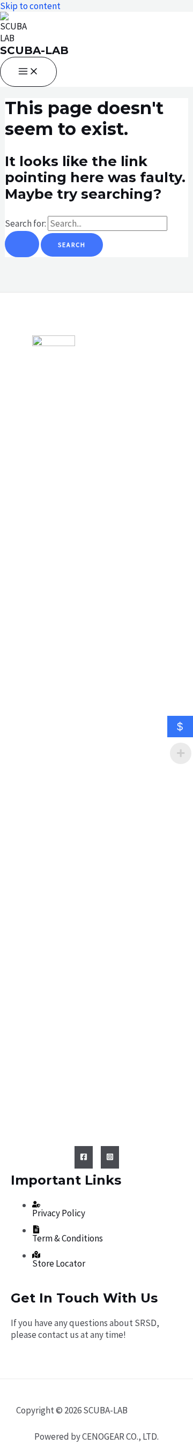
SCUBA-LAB (34, 50)
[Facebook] (84, 1157)
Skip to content (30, 6)
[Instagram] (110, 1157)
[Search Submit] (22, 244)
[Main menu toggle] (28, 72)
